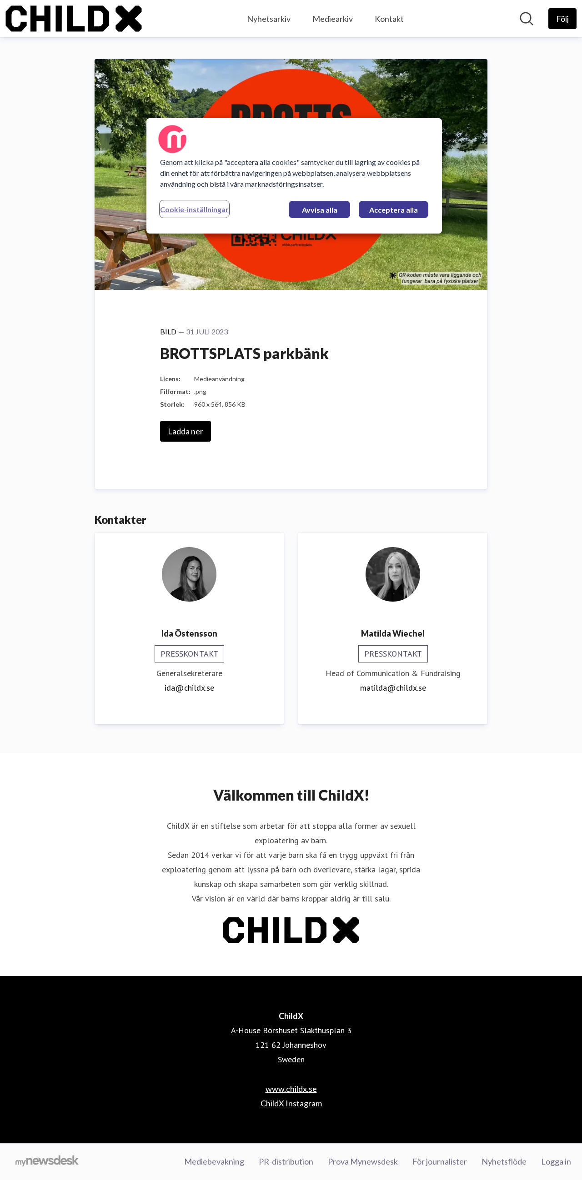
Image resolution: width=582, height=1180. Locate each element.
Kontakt (389, 19)
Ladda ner (185, 431)
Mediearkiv (332, 19)
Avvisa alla (319, 209)
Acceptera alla (393, 209)
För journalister (439, 1161)
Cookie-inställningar (194, 209)
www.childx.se (291, 1089)
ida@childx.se (189, 687)
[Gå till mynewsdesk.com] (47, 1162)
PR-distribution (286, 1161)
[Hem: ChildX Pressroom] (73, 18)
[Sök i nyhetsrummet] (526, 18)
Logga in (556, 1161)
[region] (294, 176)
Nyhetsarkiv (269, 19)
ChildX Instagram (291, 1103)
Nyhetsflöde (504, 1161)
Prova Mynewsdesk (363, 1161)
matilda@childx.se (393, 687)
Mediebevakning (214, 1161)
